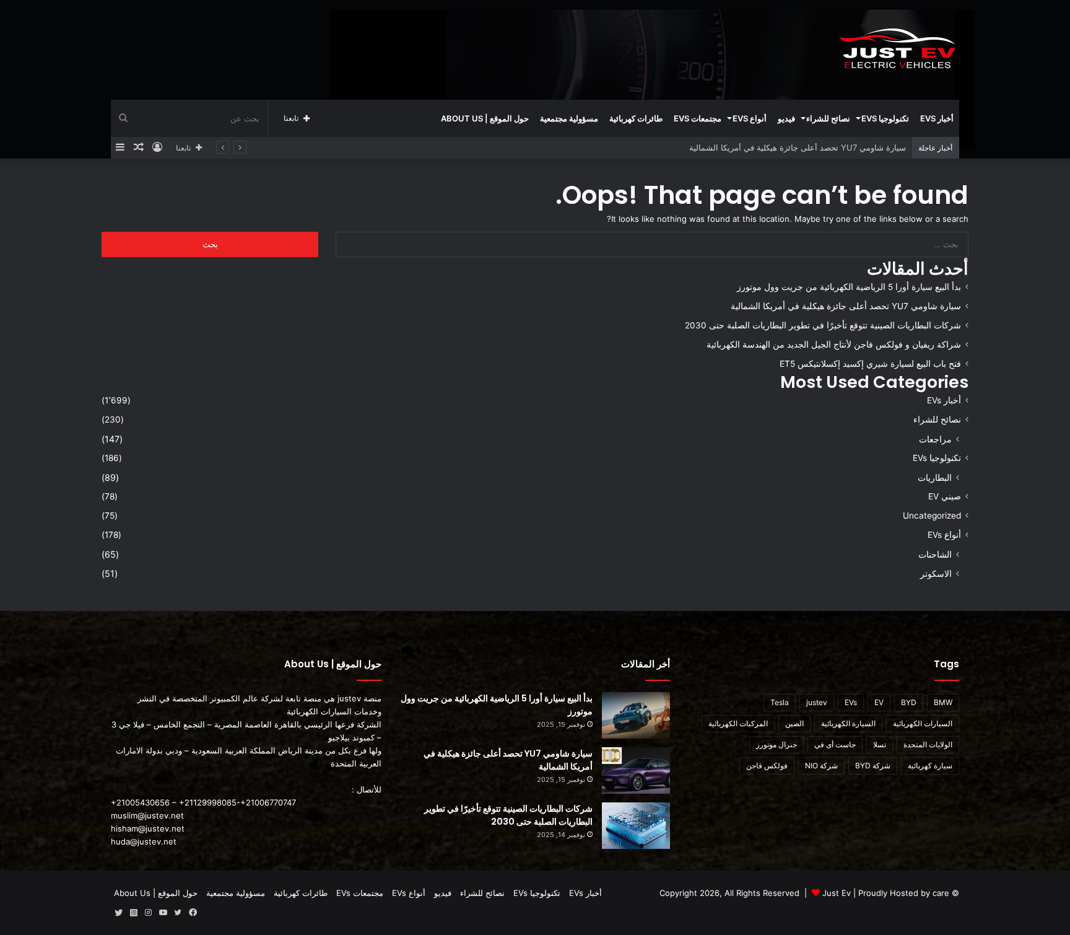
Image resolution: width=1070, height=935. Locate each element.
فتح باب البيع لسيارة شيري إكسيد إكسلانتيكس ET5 (870, 364)
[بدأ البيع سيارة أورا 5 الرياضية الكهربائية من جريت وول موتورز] (636, 715)
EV (879, 702)
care (941, 893)
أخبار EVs (937, 118)
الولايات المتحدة (927, 744)
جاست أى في (835, 744)
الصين (794, 723)
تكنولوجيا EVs (885, 118)
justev (816, 702)
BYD (908, 702)
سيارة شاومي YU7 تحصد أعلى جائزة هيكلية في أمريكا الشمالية (846, 306)
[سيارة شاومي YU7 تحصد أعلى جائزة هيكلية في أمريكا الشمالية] (636, 770)
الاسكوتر (936, 573)
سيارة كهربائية (930, 765)
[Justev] (897, 50)
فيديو (786, 118)
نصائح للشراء (828, 118)
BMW (943, 702)
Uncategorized (932, 515)
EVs (851, 702)
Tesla (779, 702)
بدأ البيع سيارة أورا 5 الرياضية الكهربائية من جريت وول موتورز (849, 287)
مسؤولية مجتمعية (569, 118)
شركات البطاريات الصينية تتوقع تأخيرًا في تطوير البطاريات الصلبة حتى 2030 (823, 325)
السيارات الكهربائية (922, 723)
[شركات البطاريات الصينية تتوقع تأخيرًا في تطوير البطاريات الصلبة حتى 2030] (636, 825)
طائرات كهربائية (636, 118)
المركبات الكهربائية (738, 723)
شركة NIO (821, 765)
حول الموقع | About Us (485, 118)
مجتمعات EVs (697, 118)
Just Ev (836, 893)
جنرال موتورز (776, 744)
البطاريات (935, 477)
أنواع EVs (750, 118)
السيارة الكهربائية (848, 723)
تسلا (879, 744)
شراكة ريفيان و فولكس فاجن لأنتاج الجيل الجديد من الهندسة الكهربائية (834, 344)
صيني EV (944, 496)
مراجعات (935, 439)
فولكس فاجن (767, 765)
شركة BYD (872, 765)
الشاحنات (935, 554)
